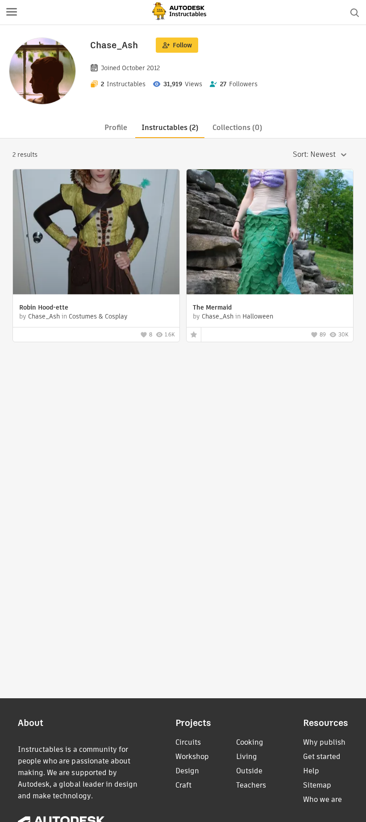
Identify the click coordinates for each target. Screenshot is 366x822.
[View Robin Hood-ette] (96, 233)
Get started (322, 756)
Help (311, 771)
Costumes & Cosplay (98, 316)
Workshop (192, 756)
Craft (183, 785)
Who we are (322, 799)
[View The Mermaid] (270, 233)
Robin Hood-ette (43, 307)
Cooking (249, 742)
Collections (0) (237, 127)
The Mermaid (212, 307)
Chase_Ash (44, 316)
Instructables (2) (169, 127)
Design (187, 771)
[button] (11, 12)
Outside (249, 771)
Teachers (251, 785)
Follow (182, 45)
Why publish (324, 742)
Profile (115, 127)
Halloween (257, 316)
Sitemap (317, 785)
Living (246, 756)
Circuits (188, 742)
